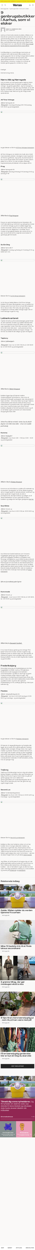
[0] (33, 5)
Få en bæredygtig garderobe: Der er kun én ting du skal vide (16, 1054)
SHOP (2, 1247)
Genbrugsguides (4, 8)
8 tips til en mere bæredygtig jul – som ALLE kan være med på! (17, 1019)
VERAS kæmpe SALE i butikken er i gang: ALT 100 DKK (13, 1)
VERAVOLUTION (30, 1247)
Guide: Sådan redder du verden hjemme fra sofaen (16, 911)
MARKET (10, 1247)
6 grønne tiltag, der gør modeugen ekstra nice (13, 983)
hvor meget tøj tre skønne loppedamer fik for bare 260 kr (17, 45)
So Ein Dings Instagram (17, 296)
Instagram (22, 870)
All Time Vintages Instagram (25, 148)
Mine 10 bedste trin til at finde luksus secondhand (16, 947)
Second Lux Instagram (17, 838)
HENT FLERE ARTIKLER (17, 1066)
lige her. (31, 499)
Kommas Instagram (16, 482)
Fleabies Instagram (22, 739)
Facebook (13, 870)
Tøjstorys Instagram (14, 389)
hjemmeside (27, 855)
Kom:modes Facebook (16, 643)
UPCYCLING (19, 1247)
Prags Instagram (13, 215)
